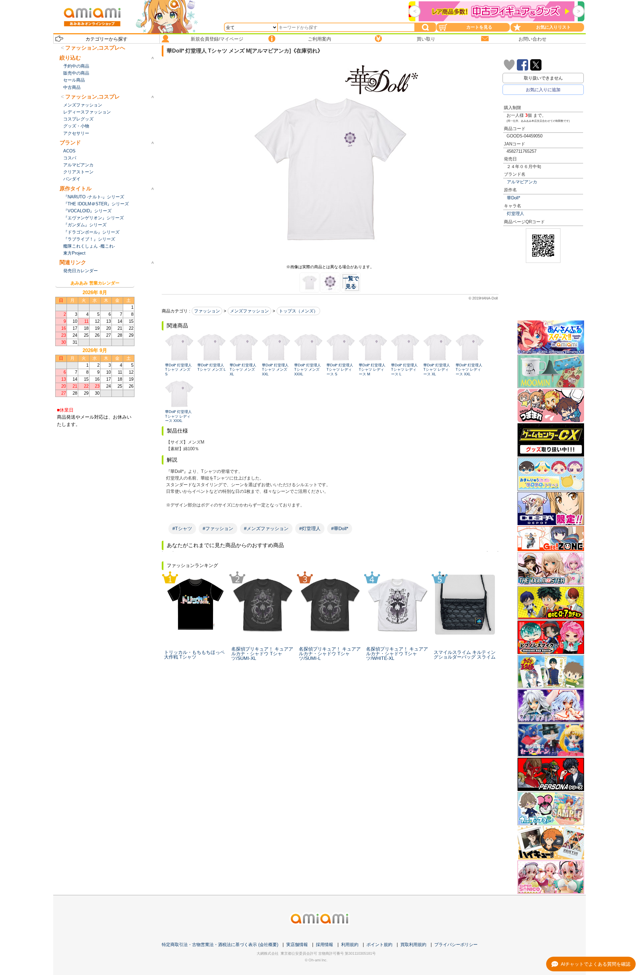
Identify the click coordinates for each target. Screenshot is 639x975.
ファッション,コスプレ (92, 96)
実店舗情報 (297, 944)
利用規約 (349, 944)
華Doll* (513, 197)
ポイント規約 (379, 944)
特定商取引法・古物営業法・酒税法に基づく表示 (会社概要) (220, 944)
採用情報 (324, 944)
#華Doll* (339, 528)
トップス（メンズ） (298, 310)
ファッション (207, 310)
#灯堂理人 (309, 528)
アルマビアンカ (522, 181)
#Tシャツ (182, 528)
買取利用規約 (413, 944)
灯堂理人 (515, 213)
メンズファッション (249, 310)
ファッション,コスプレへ (95, 48)
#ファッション (218, 528)
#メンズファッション (266, 528)
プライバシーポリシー (456, 944)
